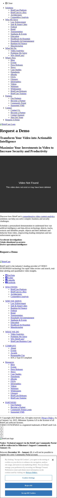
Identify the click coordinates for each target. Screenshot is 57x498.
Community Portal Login (21, 409)
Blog (13, 364)
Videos (13, 386)
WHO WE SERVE (13, 301)
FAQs (13, 381)
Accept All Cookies (28, 493)
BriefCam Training (18, 398)
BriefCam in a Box (19, 292)
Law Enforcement (18, 303)
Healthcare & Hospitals (20, 325)
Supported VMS (17, 412)
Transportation (17, 315)
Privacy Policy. (47, 418)
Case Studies (16, 374)
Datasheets (15, 376)
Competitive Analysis (19, 296)
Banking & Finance (19, 308)
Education (15, 322)
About (13, 348)
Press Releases (17, 369)
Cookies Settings (28, 478)
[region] (28, 477)
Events (13, 350)
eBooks (14, 379)
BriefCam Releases (19, 395)
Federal (14, 310)
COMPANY (10, 346)
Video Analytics (17, 334)
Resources (9, 362)
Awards (14, 353)
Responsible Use (18, 355)
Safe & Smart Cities (19, 306)
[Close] (53, 460)
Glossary (14, 393)
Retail (13, 313)
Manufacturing (17, 327)
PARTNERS (10, 402)
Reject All (28, 485)
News (13, 372)
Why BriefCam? (17, 339)
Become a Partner (18, 407)
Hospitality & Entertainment (22, 318)
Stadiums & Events (19, 320)
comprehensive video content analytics (38, 216)
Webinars (14, 388)
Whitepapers (16, 391)
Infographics (16, 384)
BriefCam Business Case (21, 341)
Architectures (16, 294)
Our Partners (16, 405)
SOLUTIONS (11, 287)
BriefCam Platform (19, 289)
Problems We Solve (19, 336)
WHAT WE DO (12, 332)
